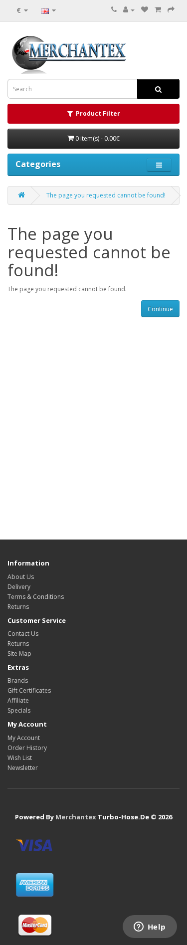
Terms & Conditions (35, 596)
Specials (18, 710)
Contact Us (22, 633)
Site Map (19, 653)
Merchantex (75, 816)
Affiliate (18, 700)
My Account (23, 738)
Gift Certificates (29, 690)
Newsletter (22, 767)
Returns (18, 606)
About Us (20, 576)
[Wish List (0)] (144, 9)
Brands (17, 680)
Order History (27, 748)
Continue (160, 309)
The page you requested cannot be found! (106, 195)
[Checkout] (171, 9)
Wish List (19, 758)
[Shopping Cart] (158, 9)
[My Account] (129, 9)
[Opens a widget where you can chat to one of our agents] (149, 927)
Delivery (18, 586)
